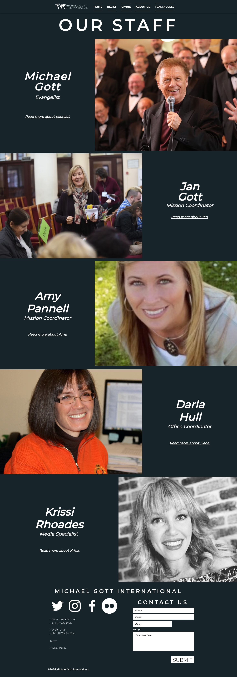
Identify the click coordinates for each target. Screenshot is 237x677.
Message (136, 629)
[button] (143, 7)
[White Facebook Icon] (92, 606)
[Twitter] (57, 606)
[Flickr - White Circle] (109, 606)
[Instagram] (75, 606)
